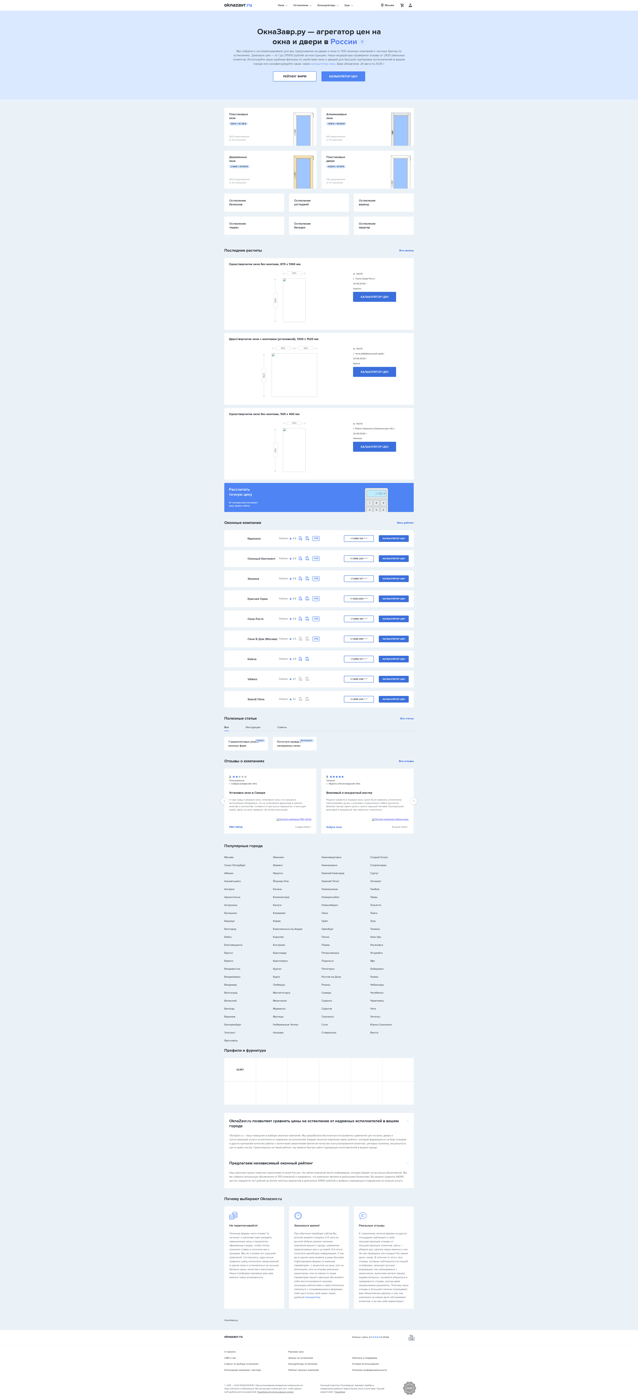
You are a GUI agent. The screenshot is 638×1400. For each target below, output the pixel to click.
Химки (374, 976)
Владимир (230, 984)
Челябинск (376, 992)
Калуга (277, 905)
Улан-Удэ (375, 937)
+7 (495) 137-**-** (358, 578)
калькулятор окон (323, 64)
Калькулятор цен (343, 76)
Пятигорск (327, 969)
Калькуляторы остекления (302, 1363)
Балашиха (230, 913)
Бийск (228, 937)
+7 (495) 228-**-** (359, 679)
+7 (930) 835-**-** (359, 598)
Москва (229, 857)
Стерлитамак (378, 865)
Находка (278, 1032)
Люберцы (279, 984)
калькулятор (312, 1297)
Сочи (324, 1024)
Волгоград (230, 992)
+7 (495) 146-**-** (359, 618)
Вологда (229, 1008)
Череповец (377, 1000)
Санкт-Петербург (235, 865)
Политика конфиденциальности (369, 1370)
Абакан (228, 873)
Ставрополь (328, 1032)
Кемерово (279, 913)
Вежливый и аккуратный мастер (349, 793)
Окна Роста (256, 618)
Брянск (228, 961)
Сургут (374, 873)
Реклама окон (296, 1351)
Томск (373, 913)
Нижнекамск (329, 865)
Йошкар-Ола (281, 881)
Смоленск (327, 1016)
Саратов (326, 1008)
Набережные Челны (285, 1024)
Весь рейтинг (405, 522)
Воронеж (229, 1016)
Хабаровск (377, 969)
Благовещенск (233, 945)
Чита (373, 1008)
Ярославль (231, 1040)
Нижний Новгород (332, 873)
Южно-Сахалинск (381, 1024)
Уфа (372, 961)
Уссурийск (376, 953)
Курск (276, 976)
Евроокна (254, 538)
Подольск (327, 961)
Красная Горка (258, 598)
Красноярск (280, 961)
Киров (277, 921)
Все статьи (407, 718)
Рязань (325, 984)
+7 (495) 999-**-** (359, 638)
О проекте (230, 1351)
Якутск (374, 1032)
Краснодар (279, 953)
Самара (326, 992)
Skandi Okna (256, 699)
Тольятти (375, 905)
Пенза (325, 937)
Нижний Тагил (330, 881)
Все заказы (406, 250)
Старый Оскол (379, 857)
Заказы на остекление (300, 1358)
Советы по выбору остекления (241, 1363)
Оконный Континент (261, 558)
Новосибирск (329, 905)
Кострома (279, 945)
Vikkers (252, 679)
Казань (277, 889)
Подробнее (339, 1392)
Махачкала (280, 1000)
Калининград (281, 897)
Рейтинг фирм (294, 76)
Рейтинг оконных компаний (303, 1370)
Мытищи (278, 1016)
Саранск (326, 1000)
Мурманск (279, 1008)
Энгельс (375, 1016)
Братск (228, 953)
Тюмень (375, 929)
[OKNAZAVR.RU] (238, 5)
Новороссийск (330, 897)
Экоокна (253, 578)
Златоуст (229, 1032)
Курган (277, 969)
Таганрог (375, 881)
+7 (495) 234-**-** (359, 699)
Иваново (278, 857)
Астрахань (230, 905)
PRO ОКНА (236, 827)
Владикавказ (232, 976)
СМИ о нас (230, 1358)
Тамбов (374, 889)
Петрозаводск (330, 953)
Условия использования (365, 1363)
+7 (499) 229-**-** (359, 558)
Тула (373, 921)
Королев (278, 937)
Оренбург (327, 929)
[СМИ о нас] (409, 1394)
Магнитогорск (281, 992)
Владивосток (232, 969)
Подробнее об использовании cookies (275, 1392)
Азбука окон (334, 827)
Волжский (230, 1000)
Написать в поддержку (364, 1358)
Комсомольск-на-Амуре (287, 929)
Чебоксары (377, 984)
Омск (324, 913)
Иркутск (278, 873)
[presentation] (224, 801)
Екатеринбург (232, 1024)
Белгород (230, 929)
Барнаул (229, 921)
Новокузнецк (329, 889)
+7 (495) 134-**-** (359, 538)
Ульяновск (376, 945)
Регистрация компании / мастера (242, 1370)
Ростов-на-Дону (331, 976)
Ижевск (278, 865)
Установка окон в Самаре (247, 793)
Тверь (373, 897)
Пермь (325, 945)
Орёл (324, 921)
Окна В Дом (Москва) (262, 638)
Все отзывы (406, 761)
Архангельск (232, 897)
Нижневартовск (331, 857)
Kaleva (252, 659)
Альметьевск (232, 881)
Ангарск (229, 889)
